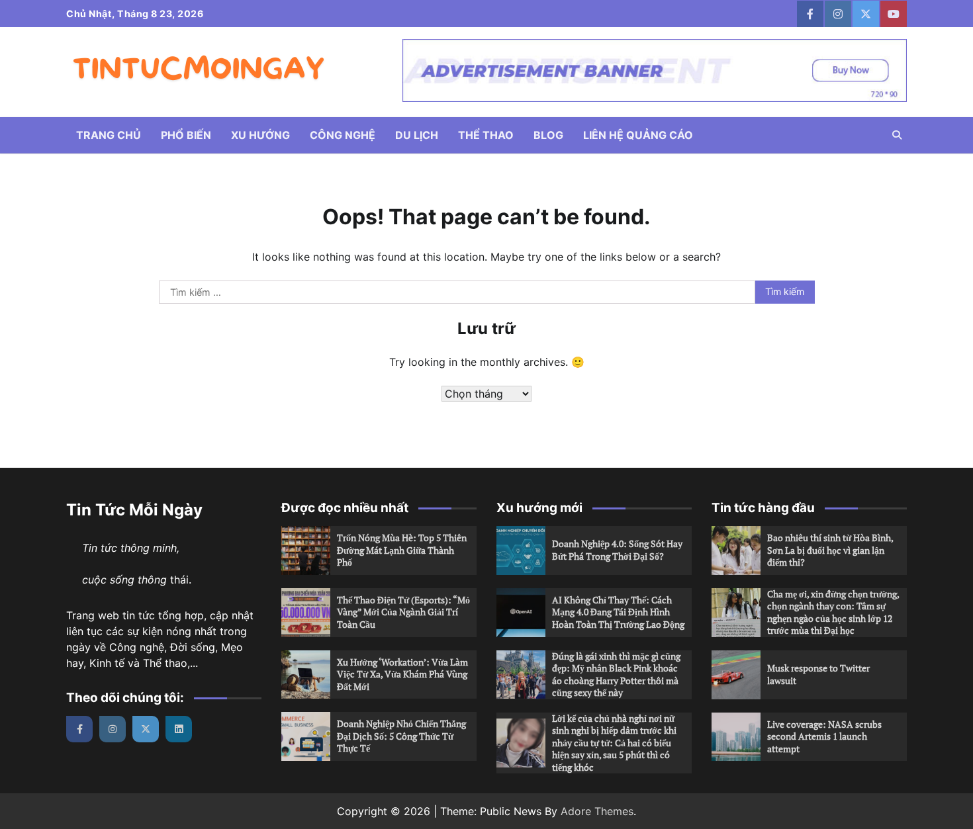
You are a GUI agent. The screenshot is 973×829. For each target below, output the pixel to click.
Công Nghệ (342, 135)
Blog (548, 135)
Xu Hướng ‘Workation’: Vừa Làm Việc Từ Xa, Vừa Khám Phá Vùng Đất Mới (402, 674)
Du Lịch (416, 135)
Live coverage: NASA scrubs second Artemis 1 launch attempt (824, 736)
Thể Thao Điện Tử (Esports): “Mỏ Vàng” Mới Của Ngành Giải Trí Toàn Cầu (403, 612)
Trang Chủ (108, 135)
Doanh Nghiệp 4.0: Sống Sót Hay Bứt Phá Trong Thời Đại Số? (617, 549)
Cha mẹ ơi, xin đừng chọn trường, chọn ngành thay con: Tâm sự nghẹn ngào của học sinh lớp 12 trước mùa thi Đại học (833, 612)
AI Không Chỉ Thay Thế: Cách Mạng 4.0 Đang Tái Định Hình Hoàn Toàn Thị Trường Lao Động (618, 612)
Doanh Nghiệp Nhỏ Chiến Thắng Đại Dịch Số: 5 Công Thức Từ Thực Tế (401, 735)
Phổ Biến (186, 135)
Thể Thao (486, 135)
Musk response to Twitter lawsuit (818, 674)
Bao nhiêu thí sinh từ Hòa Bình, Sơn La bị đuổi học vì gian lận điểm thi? (830, 549)
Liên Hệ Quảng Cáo (638, 135)
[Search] (897, 135)
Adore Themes (597, 811)
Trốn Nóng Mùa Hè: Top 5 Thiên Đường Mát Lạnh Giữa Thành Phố (402, 549)
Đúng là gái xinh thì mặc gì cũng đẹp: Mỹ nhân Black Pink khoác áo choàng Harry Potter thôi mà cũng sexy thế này (616, 674)
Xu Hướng (260, 135)
